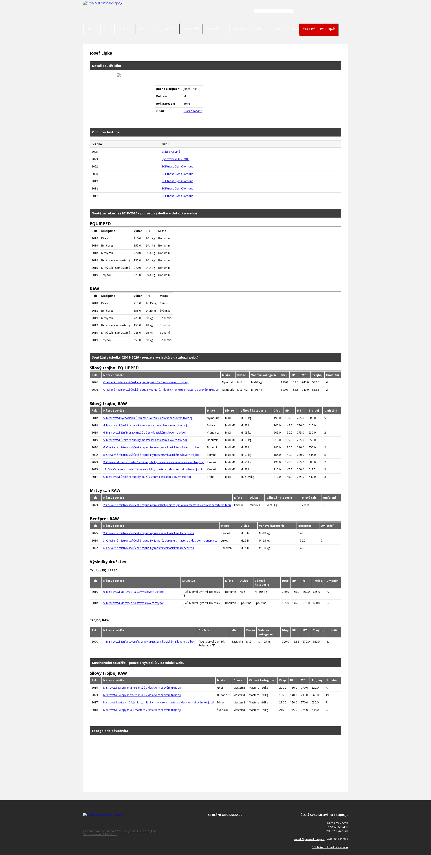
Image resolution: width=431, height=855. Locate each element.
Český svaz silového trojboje (139, 831)
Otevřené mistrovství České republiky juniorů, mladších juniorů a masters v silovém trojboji (161, 390)
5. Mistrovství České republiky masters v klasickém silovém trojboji (145, 440)
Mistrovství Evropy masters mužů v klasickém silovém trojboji (142, 688)
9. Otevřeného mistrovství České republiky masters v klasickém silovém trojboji (153, 462)
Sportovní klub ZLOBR (175, 159)
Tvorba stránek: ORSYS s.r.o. (100, 834)
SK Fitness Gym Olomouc (177, 166)
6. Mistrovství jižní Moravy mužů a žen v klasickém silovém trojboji (144, 432)
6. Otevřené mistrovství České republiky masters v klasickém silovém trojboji (151, 447)
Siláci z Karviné (193, 111)
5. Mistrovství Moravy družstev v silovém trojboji (133, 603)
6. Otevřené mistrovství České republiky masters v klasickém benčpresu (148, 548)
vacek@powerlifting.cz (309, 839)
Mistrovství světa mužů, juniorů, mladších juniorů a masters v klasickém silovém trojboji (158, 702)
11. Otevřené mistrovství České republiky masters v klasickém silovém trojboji (152, 469)
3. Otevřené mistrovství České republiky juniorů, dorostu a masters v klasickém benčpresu (160, 540)
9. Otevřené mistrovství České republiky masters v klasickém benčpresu (148, 533)
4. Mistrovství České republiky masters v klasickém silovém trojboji (145, 425)
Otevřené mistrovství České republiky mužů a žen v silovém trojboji (145, 382)
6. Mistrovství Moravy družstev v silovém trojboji (133, 592)
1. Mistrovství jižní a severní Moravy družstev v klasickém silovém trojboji (149, 641)
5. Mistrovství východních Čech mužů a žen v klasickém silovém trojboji (148, 418)
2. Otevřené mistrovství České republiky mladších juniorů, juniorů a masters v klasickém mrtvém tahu (167, 505)
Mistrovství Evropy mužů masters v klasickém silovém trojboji (142, 710)
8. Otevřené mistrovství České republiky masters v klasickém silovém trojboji (151, 455)
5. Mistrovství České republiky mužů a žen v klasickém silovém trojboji (147, 477)
